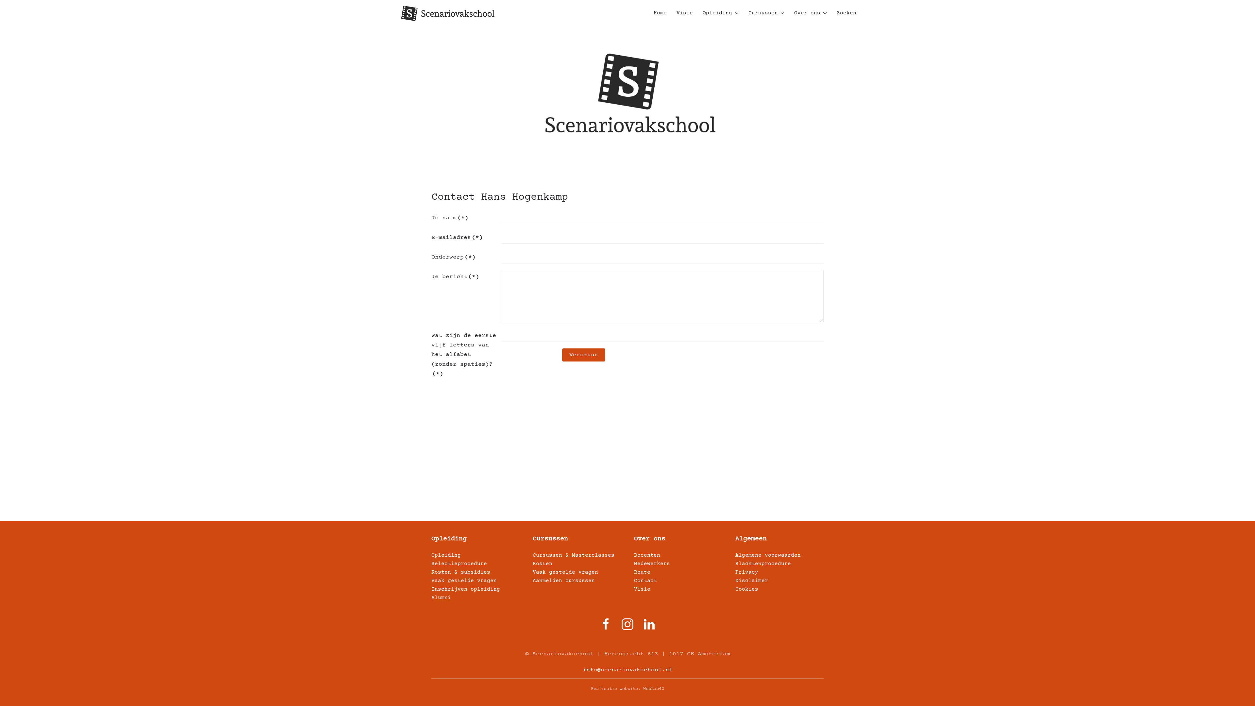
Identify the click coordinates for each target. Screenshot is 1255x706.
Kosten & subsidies (460, 572)
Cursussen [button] (763, 13)
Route (642, 572)
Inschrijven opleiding (465, 589)
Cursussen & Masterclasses (573, 555)
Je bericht (455, 277)
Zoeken (846, 13)
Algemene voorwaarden (768, 555)
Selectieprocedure (459, 564)
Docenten (647, 555)
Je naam (449, 218)
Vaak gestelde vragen (464, 581)
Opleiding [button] (717, 13)
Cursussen (550, 539)
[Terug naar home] (448, 13)
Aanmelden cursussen (564, 581)
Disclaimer (751, 581)
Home (660, 13)
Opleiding (449, 539)
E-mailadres (457, 237)
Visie (685, 13)
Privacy (746, 572)
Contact (645, 581)
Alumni (441, 598)
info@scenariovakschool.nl (628, 670)
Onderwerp (453, 257)
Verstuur (583, 355)
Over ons (649, 539)
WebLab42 (653, 689)
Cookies (746, 589)
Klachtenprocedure (763, 564)
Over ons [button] (807, 13)
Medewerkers (652, 564)
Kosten (542, 564)
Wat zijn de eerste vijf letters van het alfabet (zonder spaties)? (463, 354)
